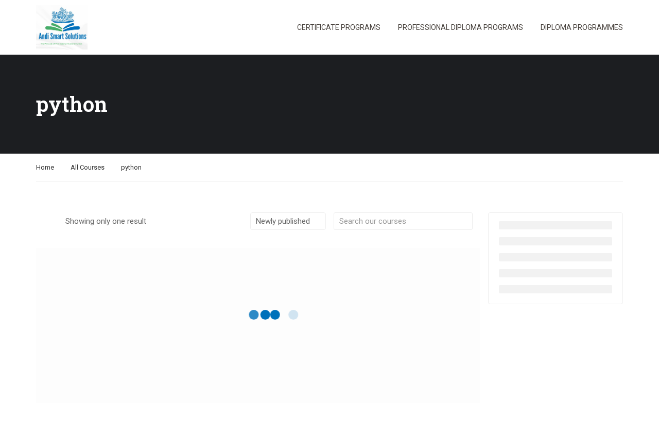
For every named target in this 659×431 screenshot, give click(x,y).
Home (45, 167)
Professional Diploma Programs (460, 27)
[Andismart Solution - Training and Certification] (62, 27)
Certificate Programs (338, 27)
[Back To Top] (638, 413)
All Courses (88, 167)
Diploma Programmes (582, 27)
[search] (465, 221)
